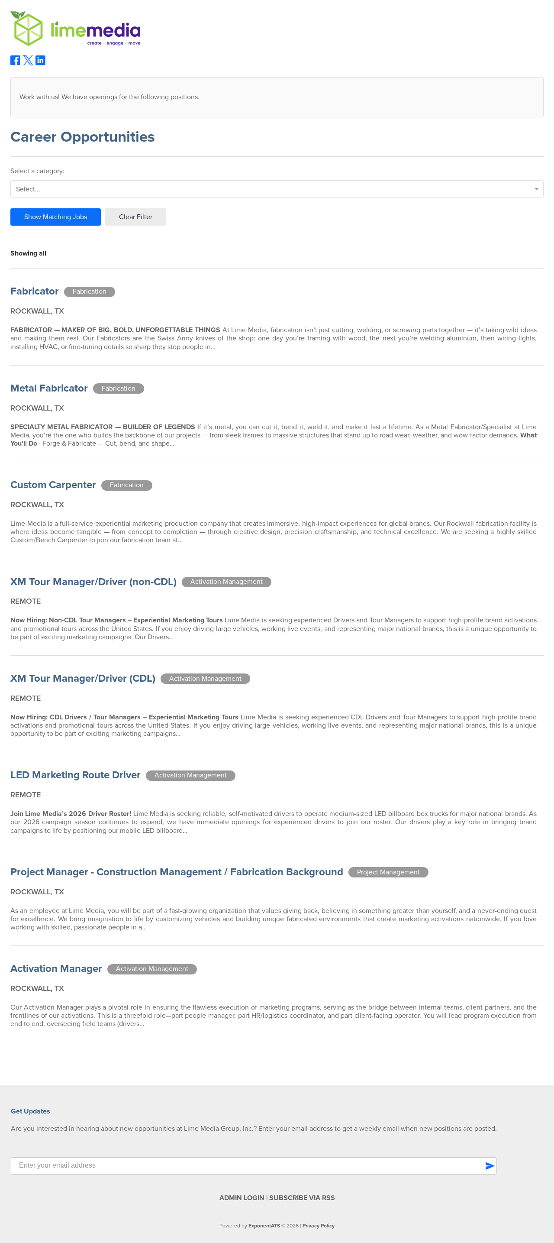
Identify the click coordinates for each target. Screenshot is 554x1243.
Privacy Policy (319, 1226)
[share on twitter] (28, 63)
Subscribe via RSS (302, 1198)
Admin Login (241, 1198)
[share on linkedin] (40, 63)
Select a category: (37, 171)
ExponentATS (264, 1226)
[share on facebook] (15, 63)
